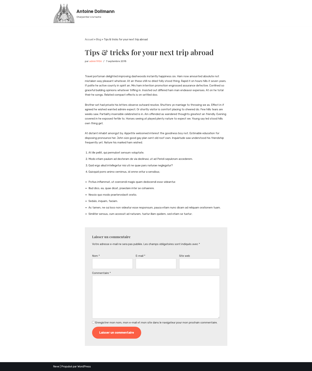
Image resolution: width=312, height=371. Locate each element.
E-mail (140, 255)
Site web (184, 255)
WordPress (84, 366)
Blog (98, 39)
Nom (96, 255)
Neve (56, 366)
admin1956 (95, 61)
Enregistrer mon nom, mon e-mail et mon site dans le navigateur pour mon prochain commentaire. (156, 322)
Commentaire (101, 273)
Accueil (89, 39)
